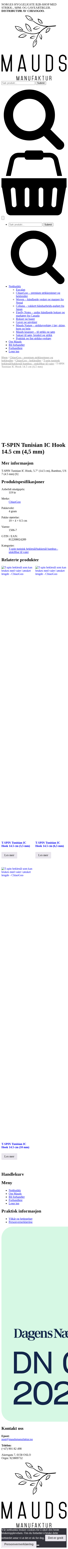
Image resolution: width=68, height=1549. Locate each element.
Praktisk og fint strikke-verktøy (33, 338)
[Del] (48, 4)
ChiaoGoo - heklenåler (28, 360)
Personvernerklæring (20, 1222)
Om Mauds (15, 341)
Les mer (9, 855)
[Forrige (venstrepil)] (6, 774)
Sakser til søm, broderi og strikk (34, 335)
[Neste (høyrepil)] (61, 774)
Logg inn (14, 351)
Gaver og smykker (26, 322)
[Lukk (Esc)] (56, 4)
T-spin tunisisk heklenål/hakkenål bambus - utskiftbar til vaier (30, 362)
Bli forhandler (17, 344)
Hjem (4, 357)
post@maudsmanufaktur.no (17, 1439)
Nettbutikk (15, 286)
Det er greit (55, 1537)
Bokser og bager (25, 318)
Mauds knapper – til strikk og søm (35, 331)
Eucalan (20, 289)
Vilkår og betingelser (20, 1218)
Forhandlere (15, 348)
